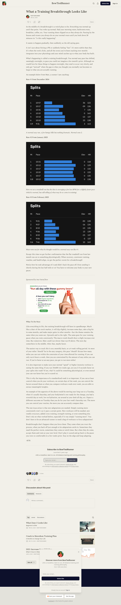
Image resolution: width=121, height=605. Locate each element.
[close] (78, 551)
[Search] (93, 3)
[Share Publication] (98, 3)
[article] (60, 527)
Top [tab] (28, 517)
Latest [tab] (33, 517)
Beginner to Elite (31, 525)
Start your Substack (55, 596)
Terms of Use (69, 583)
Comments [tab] (30, 494)
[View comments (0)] (34, 22)
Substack (51, 601)
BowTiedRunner (35, 15)
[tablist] (34, 494)
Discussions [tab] (40, 517)
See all (30, 562)
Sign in (115, 3)
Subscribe (105, 3)
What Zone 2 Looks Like (36, 523)
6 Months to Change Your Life (35, 539)
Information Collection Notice (60, 585)
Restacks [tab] (38, 494)
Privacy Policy (75, 585)
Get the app (70, 596)
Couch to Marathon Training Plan (41, 536)
